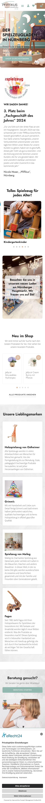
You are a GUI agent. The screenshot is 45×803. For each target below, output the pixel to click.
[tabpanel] (21, 223)
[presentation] (13, 246)
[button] (22, 6)
